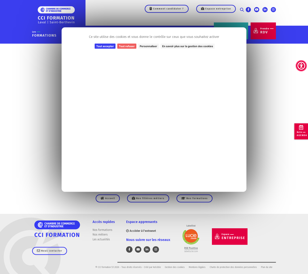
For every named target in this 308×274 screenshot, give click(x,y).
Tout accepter (105, 46)
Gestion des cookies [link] (175, 267)
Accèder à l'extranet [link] (142, 231)
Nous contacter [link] (51, 250)
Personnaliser (148, 46)
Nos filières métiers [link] (149, 198)
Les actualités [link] (101, 239)
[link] (301, 49)
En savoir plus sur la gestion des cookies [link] (187, 46)
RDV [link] (264, 30)
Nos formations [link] (197, 198)
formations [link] (44, 34)
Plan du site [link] (266, 267)
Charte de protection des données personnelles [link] (233, 267)
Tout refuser (127, 46)
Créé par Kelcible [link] (152, 267)
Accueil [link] (109, 198)
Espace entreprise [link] (218, 8)
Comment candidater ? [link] (168, 8)
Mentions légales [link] (197, 267)
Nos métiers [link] (100, 234)
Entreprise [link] (233, 236)
